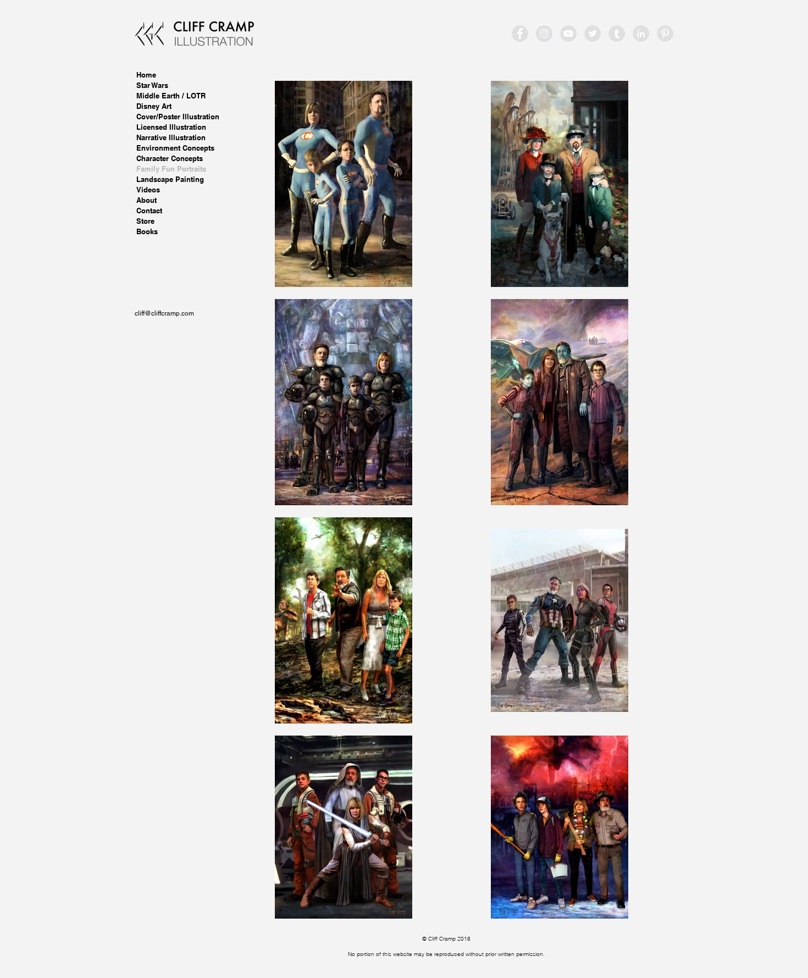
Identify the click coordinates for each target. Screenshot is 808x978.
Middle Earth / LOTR (171, 95)
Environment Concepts (175, 147)
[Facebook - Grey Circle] (520, 33)
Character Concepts (169, 158)
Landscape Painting (170, 179)
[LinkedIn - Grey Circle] (641, 33)
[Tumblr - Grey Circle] (616, 33)
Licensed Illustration (171, 127)
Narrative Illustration (171, 137)
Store (145, 221)
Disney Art (153, 106)
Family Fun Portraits (171, 168)
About (146, 200)
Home (146, 74)
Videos (148, 189)
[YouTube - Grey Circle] (568, 33)
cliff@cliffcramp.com (164, 313)
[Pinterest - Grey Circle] (665, 33)
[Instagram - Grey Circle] (544, 33)
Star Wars (152, 85)
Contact (149, 210)
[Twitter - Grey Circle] (592, 33)
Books (147, 231)
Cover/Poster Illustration (177, 116)
